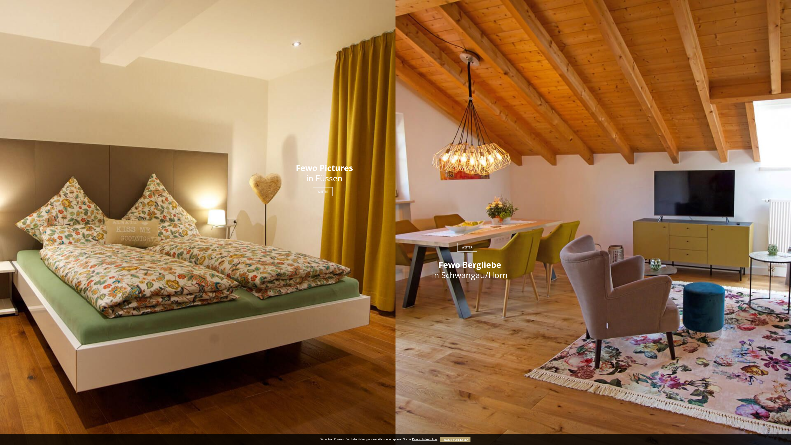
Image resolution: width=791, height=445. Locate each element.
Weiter (322, 192)
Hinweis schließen (455, 439)
